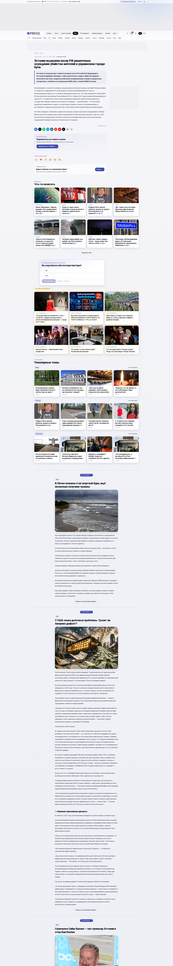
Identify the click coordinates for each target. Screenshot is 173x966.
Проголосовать (49, 281)
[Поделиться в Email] (67, 129)
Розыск (38, 400)
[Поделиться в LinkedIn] (51, 129)
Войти (139, 1)
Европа (74, 38)
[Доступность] (144, 1)
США (119, 38)
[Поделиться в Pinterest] (59, 129)
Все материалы (134, 367)
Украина (60, 38)
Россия (95, 38)
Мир (75, 33)
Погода (109, 38)
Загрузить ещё (86, 253)
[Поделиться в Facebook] (35, 129)
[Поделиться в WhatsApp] (43, 129)
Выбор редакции (97, 33)
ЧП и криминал (84, 33)
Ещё (114, 33)
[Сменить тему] (135, 33)
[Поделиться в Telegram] (47, 129)
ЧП (49, 38)
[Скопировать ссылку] (71, 129)
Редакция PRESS (61, 56)
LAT (144, 33)
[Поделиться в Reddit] (55, 129)
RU (140, 33)
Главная (49, 33)
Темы (29, 38)
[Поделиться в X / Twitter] (39, 129)
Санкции (67, 38)
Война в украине (37, 38)
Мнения (107, 33)
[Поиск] (127, 33)
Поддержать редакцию (128, 1)
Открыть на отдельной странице (86, 601)
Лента (56, 33)
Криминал (101, 38)
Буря (114, 38)
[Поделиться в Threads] (63, 129)
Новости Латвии (66, 33)
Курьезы (87, 38)
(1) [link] (97, 213)
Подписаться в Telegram (47, 146)
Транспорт (39, 433)
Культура (80, 38)
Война (54, 38)
